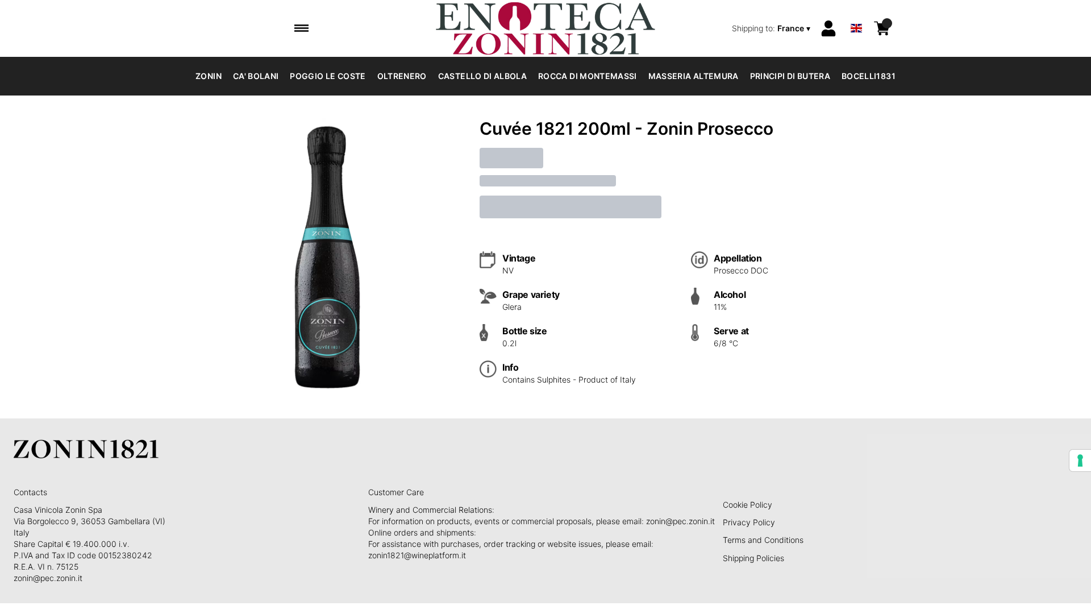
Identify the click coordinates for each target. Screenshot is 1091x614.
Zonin (208, 76)
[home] (545, 28)
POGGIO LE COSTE (327, 76)
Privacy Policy (749, 522)
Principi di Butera (790, 76)
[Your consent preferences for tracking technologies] (1080, 460)
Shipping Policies (753, 558)
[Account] (828, 28)
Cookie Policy (747, 504)
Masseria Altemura (693, 76)
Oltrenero (402, 76)
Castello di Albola (482, 76)
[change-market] (772, 28)
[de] (856, 13)
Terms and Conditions (763, 540)
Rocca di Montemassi (587, 76)
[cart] (882, 28)
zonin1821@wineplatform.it (417, 555)
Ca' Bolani (256, 76)
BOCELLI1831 (869, 76)
